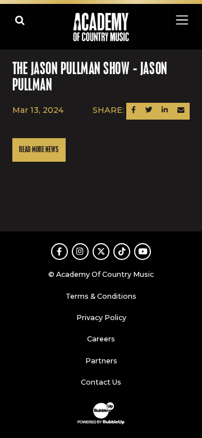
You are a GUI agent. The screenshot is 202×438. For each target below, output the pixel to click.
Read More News (38, 149)
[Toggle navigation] (181, 20)
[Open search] (20, 20)
